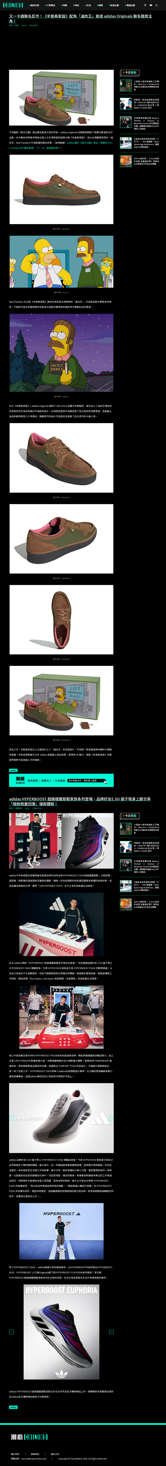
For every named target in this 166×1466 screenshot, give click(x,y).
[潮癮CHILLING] (13, 5)
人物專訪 (50, 5)
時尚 (76, 5)
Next (111, 1118)
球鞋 (64, 5)
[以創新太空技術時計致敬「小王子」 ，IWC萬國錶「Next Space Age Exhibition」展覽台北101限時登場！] (126, 143)
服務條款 (35, 1454)
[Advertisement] (83, 48)
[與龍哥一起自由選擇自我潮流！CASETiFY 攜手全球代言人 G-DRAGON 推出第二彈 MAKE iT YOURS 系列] (126, 104)
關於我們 (15, 1454)
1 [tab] (59, 1155)
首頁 (10, 25)
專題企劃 (130, 5)
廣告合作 (55, 1454)
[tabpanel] (61, 1118)
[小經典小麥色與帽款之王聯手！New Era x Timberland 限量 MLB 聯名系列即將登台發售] (126, 85)
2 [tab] (63, 1155)
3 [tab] (65, 1381)
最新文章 (34, 5)
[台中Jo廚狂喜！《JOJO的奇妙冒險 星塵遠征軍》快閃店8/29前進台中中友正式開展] (126, 161)
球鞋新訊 (18, 808)
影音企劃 (114, 5)
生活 (88, 5)
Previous (11, 1118)
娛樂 (100, 5)
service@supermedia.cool (33, 1458)
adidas (13, 770)
